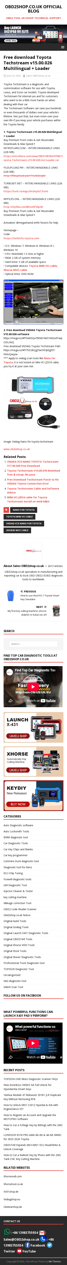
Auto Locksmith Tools (16, 831)
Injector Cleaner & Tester (18, 891)
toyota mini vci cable (19, 516)
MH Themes (55, 1261)
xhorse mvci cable (17, 530)
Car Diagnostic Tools (16, 843)
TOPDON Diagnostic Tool (19, 969)
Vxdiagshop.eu (12, 1199)
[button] (62, 46)
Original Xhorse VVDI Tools (19, 945)
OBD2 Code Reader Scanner (20, 909)
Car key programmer (16, 855)
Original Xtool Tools (15, 951)
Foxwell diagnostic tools (17, 879)
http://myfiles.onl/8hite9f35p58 (23, 207)
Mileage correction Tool (17, 903)
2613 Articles (55, 566)
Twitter (9, 1251)
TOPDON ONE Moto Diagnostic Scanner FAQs (31, 1079)
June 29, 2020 (14, 75)
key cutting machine (15, 897)
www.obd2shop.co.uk (17, 449)
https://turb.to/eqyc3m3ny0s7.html (26, 191)
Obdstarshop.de (13, 1207)
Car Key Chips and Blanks (18, 849)
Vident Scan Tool (13, 987)
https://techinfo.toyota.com (21, 238)
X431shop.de (11, 1191)
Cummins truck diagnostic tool (21, 861)
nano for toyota (23, 509)
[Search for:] (34, 644)
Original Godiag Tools (16, 927)
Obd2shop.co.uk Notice (17, 915)
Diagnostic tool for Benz (18, 867)
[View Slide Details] (33, 34)
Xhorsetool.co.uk (13, 1184)
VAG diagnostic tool (15, 981)
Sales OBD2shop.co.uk (38, 75)
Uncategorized (12, 975)
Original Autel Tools (15, 921)
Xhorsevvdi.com (13, 1176)
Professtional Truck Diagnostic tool (24, 963)
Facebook (38, 1245)
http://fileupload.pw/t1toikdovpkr (25, 175)
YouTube (29, 1251)
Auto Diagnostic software (18, 825)
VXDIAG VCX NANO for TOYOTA (23, 523)
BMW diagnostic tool (16, 837)
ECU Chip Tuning (13, 873)
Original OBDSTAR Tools (18, 939)
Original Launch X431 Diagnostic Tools (26, 933)
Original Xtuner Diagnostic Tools (22, 957)
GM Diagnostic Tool (15, 885)
